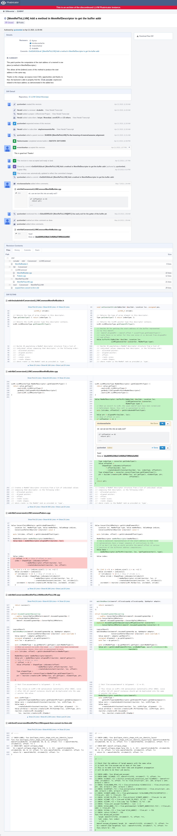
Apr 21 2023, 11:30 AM (122, 104)
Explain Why (22, 170)
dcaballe (35, 48)
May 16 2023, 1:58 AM (122, 214)
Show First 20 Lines (35, 307)
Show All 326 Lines (49, 601)
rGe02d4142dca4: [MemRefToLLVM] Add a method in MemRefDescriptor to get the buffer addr (64, 51)
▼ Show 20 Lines (63, 307)
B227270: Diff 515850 (57, 141)
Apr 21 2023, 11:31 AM (122, 135)
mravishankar (37, 46)
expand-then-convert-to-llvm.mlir (27, 288)
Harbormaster (22, 141)
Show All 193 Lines (49, 378)
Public (21, 23)
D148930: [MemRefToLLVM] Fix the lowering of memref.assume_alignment (74, 135)
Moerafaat (47, 118)
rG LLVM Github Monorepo (39, 97)
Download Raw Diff (146, 36)
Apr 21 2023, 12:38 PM (122, 141)
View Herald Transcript (53, 110)
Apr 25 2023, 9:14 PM (122, 170)
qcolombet (18, 30)
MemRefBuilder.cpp (24, 273)
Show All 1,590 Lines (48, 717)
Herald (19, 110)
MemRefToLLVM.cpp (25, 282)
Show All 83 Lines (49, 307)
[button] (162, 423)
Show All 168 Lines (48, 365)
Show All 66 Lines (49, 519)
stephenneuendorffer (46, 129)
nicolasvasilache (38, 43)
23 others (67, 118)
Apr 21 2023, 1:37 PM (119, 147)
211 (19, 193)
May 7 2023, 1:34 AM (122, 184)
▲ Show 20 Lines (33, 365)
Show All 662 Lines (49, 729)
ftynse (34, 41)
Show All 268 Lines (48, 589)
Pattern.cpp (21, 276)
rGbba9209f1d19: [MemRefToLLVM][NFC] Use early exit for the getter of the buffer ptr (73, 214)
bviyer (40, 118)
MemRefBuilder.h (21, 264)
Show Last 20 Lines (63, 365)
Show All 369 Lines (48, 507)
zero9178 (55, 118)
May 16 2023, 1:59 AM (122, 220)
